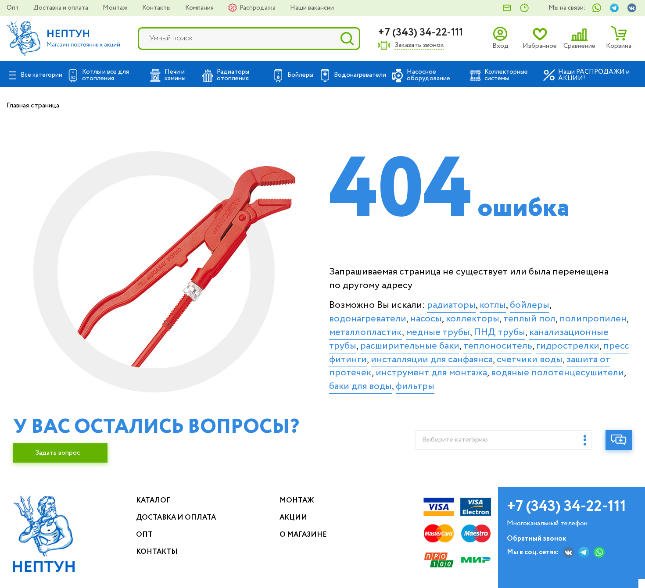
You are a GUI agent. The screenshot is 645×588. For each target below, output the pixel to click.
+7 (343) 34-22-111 (420, 32)
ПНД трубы (499, 332)
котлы (493, 305)
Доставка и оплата (61, 8)
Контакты (157, 8)
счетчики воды (530, 360)
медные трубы (438, 332)
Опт (13, 8)
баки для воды (360, 386)
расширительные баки (409, 346)
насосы (426, 319)
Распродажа (258, 8)
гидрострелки (567, 346)
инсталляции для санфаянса (432, 360)
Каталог (153, 500)
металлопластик (365, 332)
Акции (293, 518)
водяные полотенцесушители (557, 373)
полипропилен (593, 319)
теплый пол (529, 319)
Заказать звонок (419, 45)
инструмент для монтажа (431, 373)
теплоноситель (497, 346)
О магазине (303, 535)
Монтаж (116, 8)
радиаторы (451, 305)
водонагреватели (367, 319)
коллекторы (472, 319)
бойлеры (529, 305)
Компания (200, 8)
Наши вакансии (312, 8)
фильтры (415, 386)
